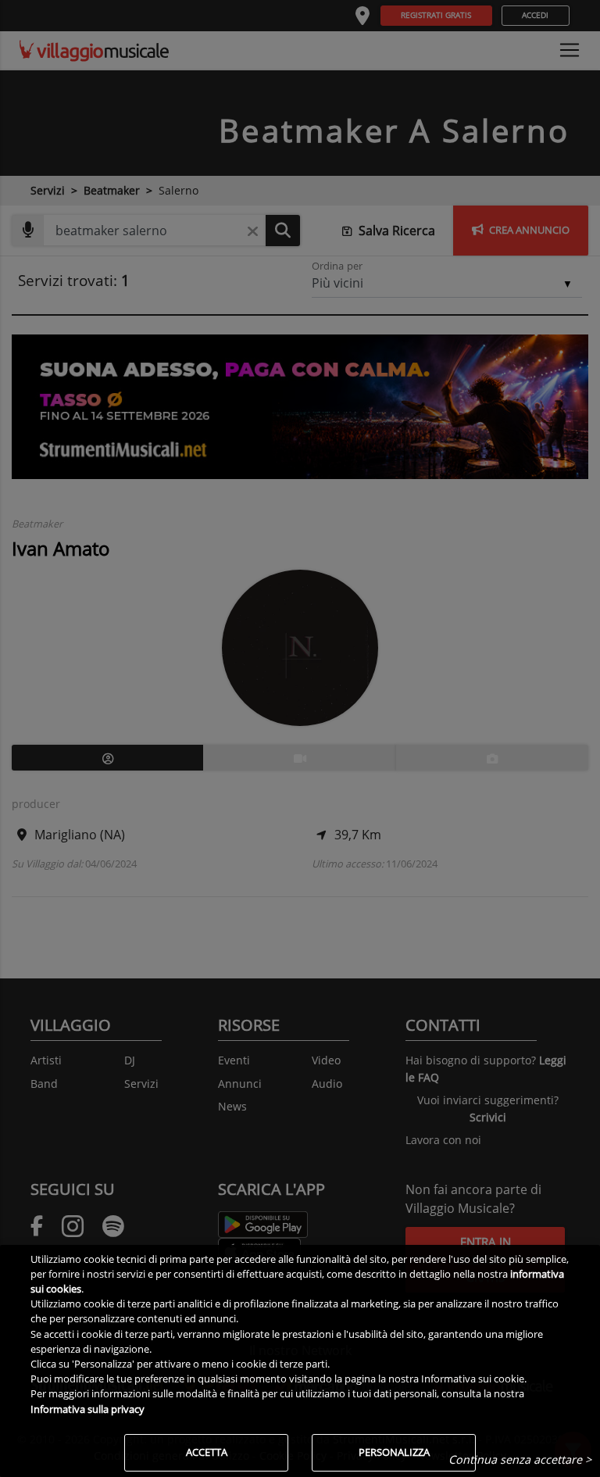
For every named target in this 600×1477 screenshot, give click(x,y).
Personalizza (394, 1452)
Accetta (206, 1452)
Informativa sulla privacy (87, 1409)
